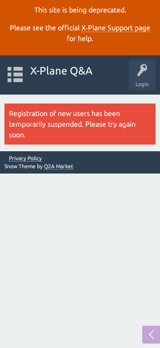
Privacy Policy (25, 158)
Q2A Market (58, 166)
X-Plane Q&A (61, 71)
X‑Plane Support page (115, 28)
